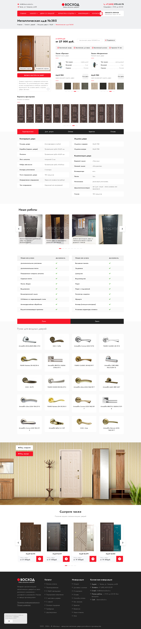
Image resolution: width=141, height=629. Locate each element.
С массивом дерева (53, 598)
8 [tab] (81, 248)
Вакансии (77, 609)
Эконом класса (51, 584)
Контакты (95, 13)
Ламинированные (52, 587)
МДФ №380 (110, 554)
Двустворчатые (51, 612)
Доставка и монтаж (80, 587)
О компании (78, 591)
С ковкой (49, 602)
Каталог (33, 13)
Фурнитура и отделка (66, 13)
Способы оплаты (79, 598)
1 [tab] (66, 91)
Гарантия (76, 605)
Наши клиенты (79, 612)
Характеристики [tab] (27, 131)
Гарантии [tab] (92, 131)
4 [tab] (75, 91)
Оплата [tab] (70, 131)
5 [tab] (78, 91)
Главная (23, 13)
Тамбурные (50, 609)
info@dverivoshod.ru (26, 4)
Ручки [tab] (44, 321)
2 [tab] (69, 91)
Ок (9, 621)
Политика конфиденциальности (28, 602)
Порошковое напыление (54, 595)
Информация (83, 13)
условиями (16, 616)
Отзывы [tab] (113, 131)
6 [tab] (75, 248)
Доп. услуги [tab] (49, 131)
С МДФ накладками (53, 591)
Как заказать (78, 602)
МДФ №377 (57, 554)
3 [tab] (72, 91)
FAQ (75, 616)
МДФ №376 (30, 554)
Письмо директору (24, 605)
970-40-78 (115, 4)
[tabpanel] (59, 86)
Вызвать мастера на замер (34, 75)
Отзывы (76, 595)
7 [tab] (78, 248)
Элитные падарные (53, 605)
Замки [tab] (97, 321)
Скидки (76, 584)
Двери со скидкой (47, 13)
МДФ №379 (84, 554)
